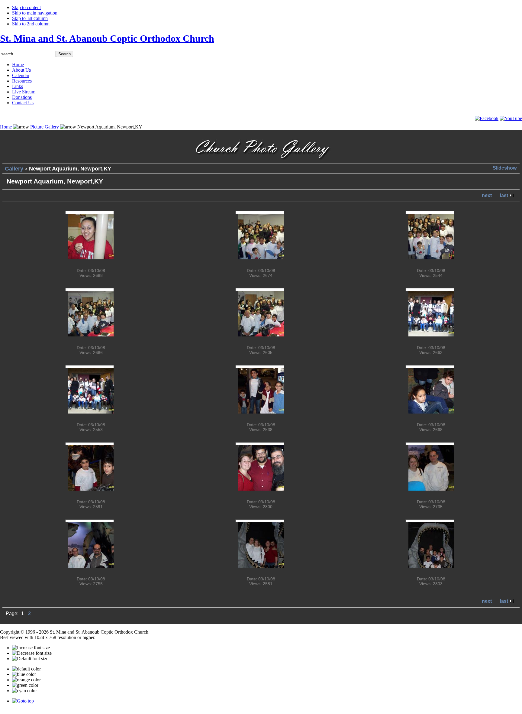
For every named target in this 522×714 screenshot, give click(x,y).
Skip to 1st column (30, 18)
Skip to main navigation (34, 12)
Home (6, 126)
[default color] (26, 669)
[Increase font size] (31, 648)
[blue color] (24, 674)
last (504, 195)
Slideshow (505, 167)
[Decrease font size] (32, 653)
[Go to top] (23, 700)
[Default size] (30, 658)
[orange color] (26, 680)
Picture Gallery (44, 126)
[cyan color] (24, 690)
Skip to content (26, 7)
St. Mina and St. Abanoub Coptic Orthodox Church (107, 38)
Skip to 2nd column (31, 23)
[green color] (25, 685)
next (487, 195)
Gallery (14, 169)
